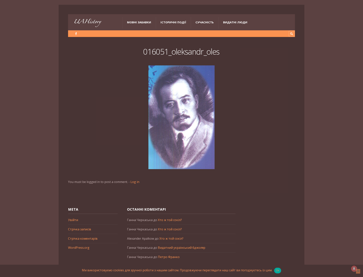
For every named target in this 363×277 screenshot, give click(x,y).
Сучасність (204, 22)
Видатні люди (235, 22)
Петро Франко (169, 257)
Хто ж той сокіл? (170, 220)
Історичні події (173, 22)
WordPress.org (78, 248)
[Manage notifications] (354, 269)
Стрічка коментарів (83, 238)
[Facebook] (76, 33)
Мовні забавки (139, 22)
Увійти (73, 220)
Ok (277, 270)
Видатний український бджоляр (181, 248)
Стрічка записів (79, 229)
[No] (358, 271)
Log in (134, 182)
